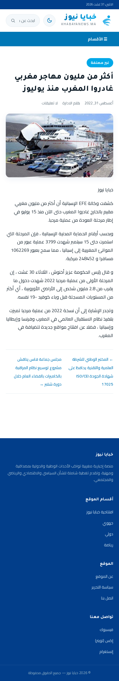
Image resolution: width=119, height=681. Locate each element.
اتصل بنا (107, 598)
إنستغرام (106, 651)
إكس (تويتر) (104, 640)
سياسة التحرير (102, 587)
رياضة (108, 545)
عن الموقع (104, 576)
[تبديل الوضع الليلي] (49, 20)
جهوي (108, 523)
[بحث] (13, 20)
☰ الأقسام (97, 39)
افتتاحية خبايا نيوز (99, 512)
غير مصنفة (100, 62)
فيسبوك (106, 629)
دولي (109, 534)
